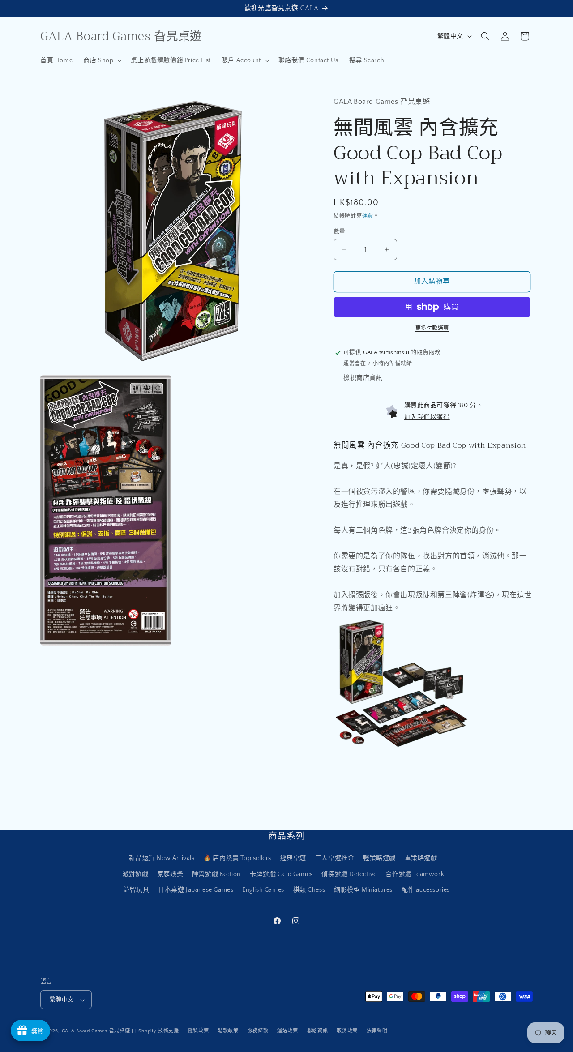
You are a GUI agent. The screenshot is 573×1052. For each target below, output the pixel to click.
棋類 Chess (309, 890)
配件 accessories (426, 890)
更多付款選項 (432, 328)
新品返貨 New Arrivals (161, 858)
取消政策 (347, 1031)
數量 (340, 231)
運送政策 (287, 1031)
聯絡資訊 (317, 1031)
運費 (367, 216)
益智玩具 (136, 890)
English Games (263, 890)
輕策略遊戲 (379, 858)
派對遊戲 (135, 874)
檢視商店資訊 (363, 377)
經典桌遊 (293, 858)
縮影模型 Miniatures (363, 890)
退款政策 (228, 1031)
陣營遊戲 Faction (216, 874)
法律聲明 (377, 1031)
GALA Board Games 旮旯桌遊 (96, 1031)
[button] (101, 60)
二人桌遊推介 (335, 858)
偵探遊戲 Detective (348, 874)
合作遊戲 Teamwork (414, 874)
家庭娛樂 (170, 874)
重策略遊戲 (421, 858)
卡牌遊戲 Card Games (281, 874)
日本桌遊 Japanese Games (195, 890)
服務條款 (258, 1031)
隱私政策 (198, 1031)
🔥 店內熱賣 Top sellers (237, 858)
